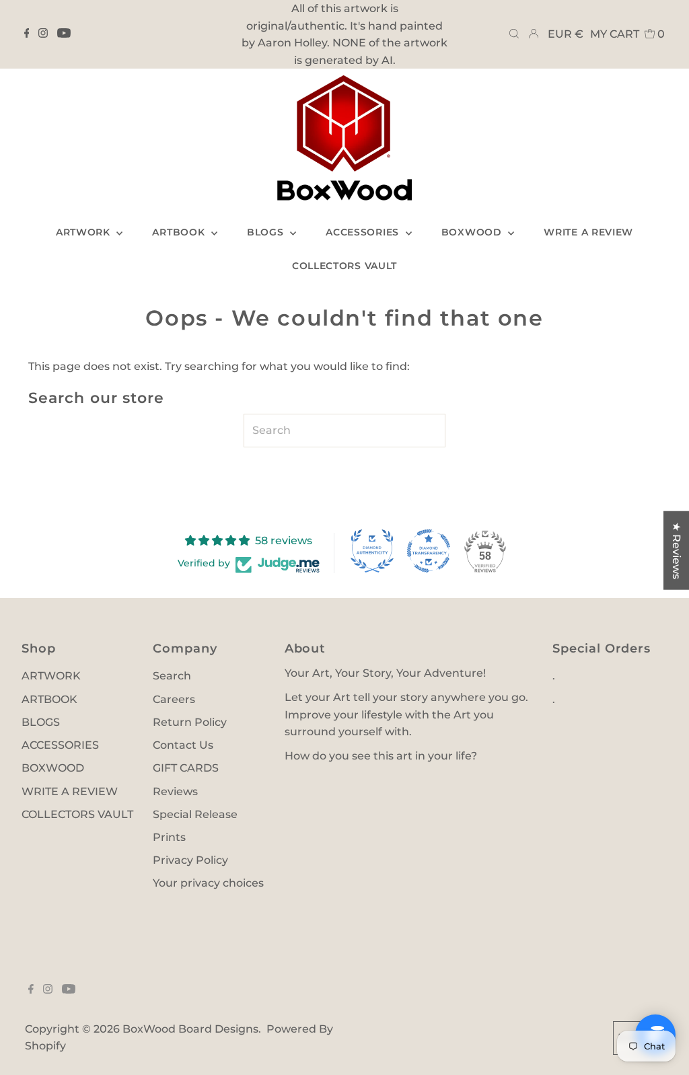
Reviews (175, 791)
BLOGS (41, 722)
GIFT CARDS (186, 768)
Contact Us (183, 745)
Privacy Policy (190, 860)
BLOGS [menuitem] (267, 232)
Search (172, 675)
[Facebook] (27, 34)
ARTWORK (51, 675)
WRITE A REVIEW (70, 791)
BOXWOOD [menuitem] (473, 232)
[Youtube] (64, 34)
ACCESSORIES (60, 745)
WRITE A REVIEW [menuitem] (588, 232)
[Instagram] (43, 34)
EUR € (565, 34)
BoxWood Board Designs (190, 1029)
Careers (174, 699)
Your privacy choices (208, 883)
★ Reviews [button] (676, 550)
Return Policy (190, 722)
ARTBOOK (49, 699)
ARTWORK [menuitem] (85, 232)
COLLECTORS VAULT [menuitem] (344, 266)
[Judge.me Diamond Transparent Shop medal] (428, 550)
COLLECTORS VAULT (77, 814)
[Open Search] (514, 34)
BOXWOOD (53, 768)
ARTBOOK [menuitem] (180, 232)
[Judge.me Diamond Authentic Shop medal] (372, 550)
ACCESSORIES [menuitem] (364, 232)
